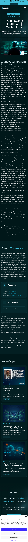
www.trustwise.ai (12, 291)
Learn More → (14, 3)
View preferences (14, 537)
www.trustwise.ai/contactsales (17, 295)
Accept (14, 529)
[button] (26, 517)
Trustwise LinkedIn (12, 293)
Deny (14, 533)
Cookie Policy (13, 540)
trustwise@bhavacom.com (9, 310)
